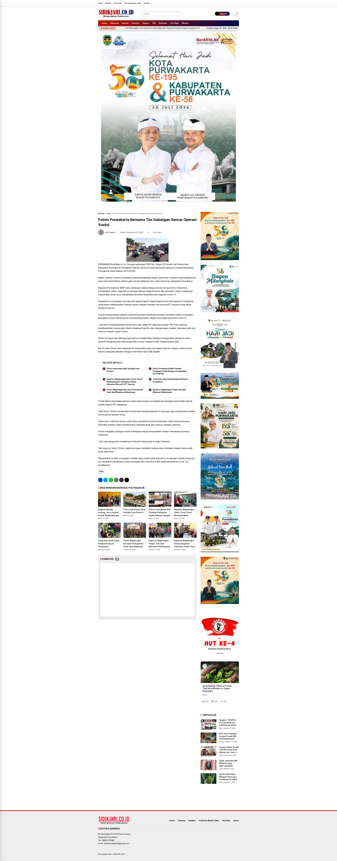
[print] (116, 480)
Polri (108, 213)
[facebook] (221, 3)
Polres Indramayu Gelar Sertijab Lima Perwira (123, 370)
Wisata (185, 23)
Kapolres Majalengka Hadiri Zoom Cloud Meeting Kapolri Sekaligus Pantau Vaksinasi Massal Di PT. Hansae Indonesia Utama (124, 382)
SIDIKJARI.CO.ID (119, 854)
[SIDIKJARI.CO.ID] (116, 17)
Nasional (114, 23)
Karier (236, 821)
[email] (121, 480)
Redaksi (147, 3)
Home (100, 3)
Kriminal (135, 23)
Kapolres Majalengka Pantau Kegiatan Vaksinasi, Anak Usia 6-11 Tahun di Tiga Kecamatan (185, 543)
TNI (153, 23)
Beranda (101, 213)
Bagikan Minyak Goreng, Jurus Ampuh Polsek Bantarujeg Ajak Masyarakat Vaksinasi (109, 512)
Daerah (125, 23)
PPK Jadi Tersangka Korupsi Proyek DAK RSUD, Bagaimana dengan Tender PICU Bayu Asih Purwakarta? (229, 736)
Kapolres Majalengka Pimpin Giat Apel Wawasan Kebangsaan (169, 391)
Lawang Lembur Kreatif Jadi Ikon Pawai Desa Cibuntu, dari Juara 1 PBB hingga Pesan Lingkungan (229, 750)
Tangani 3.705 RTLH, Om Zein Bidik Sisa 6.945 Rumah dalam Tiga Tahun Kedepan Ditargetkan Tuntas (227, 723)
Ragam (146, 23)
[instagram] (229, 3)
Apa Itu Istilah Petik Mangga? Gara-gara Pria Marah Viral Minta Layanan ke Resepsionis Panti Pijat (229, 777)
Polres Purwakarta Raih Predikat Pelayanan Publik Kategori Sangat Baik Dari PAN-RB (170, 371)
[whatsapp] (111, 480)
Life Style (174, 23)
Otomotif (163, 23)
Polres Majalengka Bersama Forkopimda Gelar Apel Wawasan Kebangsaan (125, 391)
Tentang (108, 3)
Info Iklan (118, 3)
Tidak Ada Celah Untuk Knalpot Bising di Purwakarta (170, 380)
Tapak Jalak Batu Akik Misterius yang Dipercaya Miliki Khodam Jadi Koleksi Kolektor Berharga (228, 763)
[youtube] (233, 3)
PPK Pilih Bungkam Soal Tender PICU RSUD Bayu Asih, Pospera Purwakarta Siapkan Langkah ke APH (131, 28)
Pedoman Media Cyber (132, 3)
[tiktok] (237, 3)
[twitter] (225, 3)
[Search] (180, 13)
